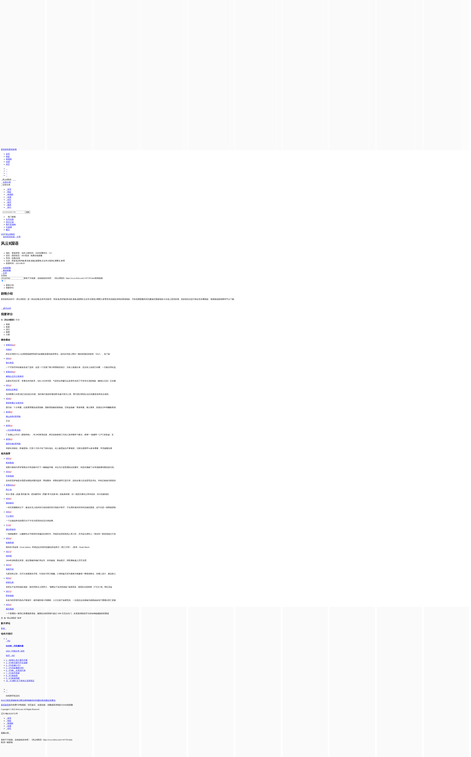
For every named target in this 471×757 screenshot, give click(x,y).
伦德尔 (9, 349)
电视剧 (9, 159)
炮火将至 (10, 363)
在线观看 (6, 268)
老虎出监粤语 (12, 390)
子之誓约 (10, 516)
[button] (10, 285)
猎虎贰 (9, 556)
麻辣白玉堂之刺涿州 (15, 376)
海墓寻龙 (10, 569)
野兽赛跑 (10, 596)
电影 (8, 156)
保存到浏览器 (9, 237)
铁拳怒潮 (10, 543)
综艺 (8, 164)
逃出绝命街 (11, 529)
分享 (18, 237)
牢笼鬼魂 (10, 476)
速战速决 (10, 503)
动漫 (8, 162)
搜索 (27, 212)
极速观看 (6, 270)
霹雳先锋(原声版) (13, 444)
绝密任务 (10, 582)
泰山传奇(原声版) (13, 416)
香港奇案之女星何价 (15, 403)
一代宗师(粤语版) (13, 430)
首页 (8, 154)
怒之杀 (9, 490)
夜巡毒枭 (10, 463)
